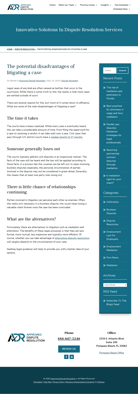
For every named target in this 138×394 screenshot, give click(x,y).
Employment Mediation (113, 248)
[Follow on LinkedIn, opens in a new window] (72, 357)
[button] (135, 374)
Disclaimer (38, 382)
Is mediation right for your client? (113, 179)
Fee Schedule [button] (121, 5)
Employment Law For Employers (113, 235)
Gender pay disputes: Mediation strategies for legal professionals (113, 133)
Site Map (47, 382)
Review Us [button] (69, 349)
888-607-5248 (69, 339)
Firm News (112, 257)
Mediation (112, 265)
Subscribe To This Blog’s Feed (116, 302)
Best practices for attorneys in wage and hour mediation (114, 111)
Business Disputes (111, 211)
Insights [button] (105, 5)
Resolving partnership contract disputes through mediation (112, 159)
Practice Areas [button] (87, 5)
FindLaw (101, 382)
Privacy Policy (59, 382)
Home (53, 5)
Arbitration (112, 202)
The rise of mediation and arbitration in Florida (114, 93)
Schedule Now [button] (120, 9)
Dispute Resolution (69, 80)
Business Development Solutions (80, 382)
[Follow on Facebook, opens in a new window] (66, 357)
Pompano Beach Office (111, 352)
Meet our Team (66, 5)
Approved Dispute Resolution (32, 80)
